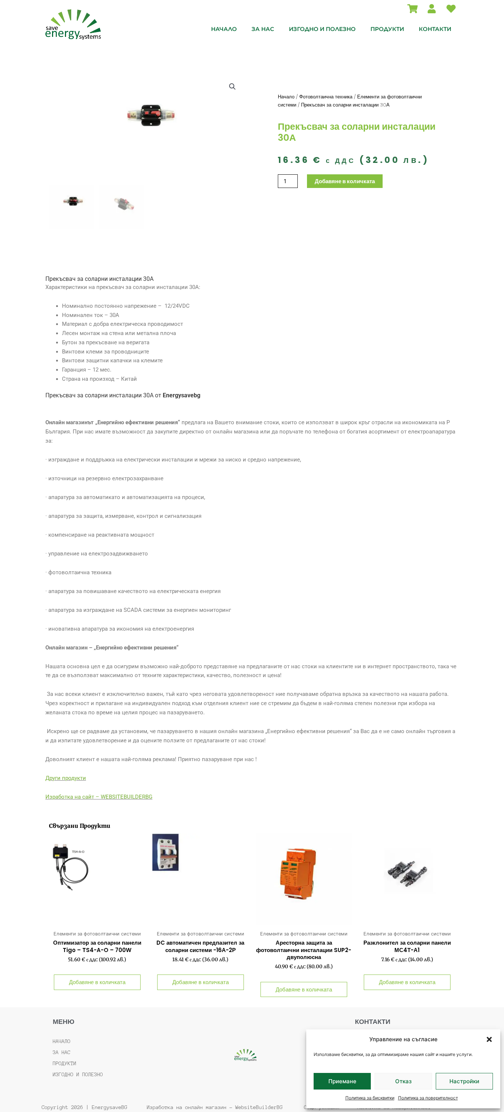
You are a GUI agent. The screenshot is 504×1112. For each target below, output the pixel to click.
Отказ (403, 1081)
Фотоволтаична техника (325, 96)
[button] (489, 1039)
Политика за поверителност (428, 1098)
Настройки (464, 1081)
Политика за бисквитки (369, 1098)
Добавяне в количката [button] (97, 982)
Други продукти (65, 778)
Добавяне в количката (345, 181)
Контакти (435, 28)
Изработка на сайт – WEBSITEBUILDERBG (98, 797)
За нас (263, 28)
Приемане (342, 1081)
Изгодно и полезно (322, 28)
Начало (224, 28)
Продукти (387, 28)
